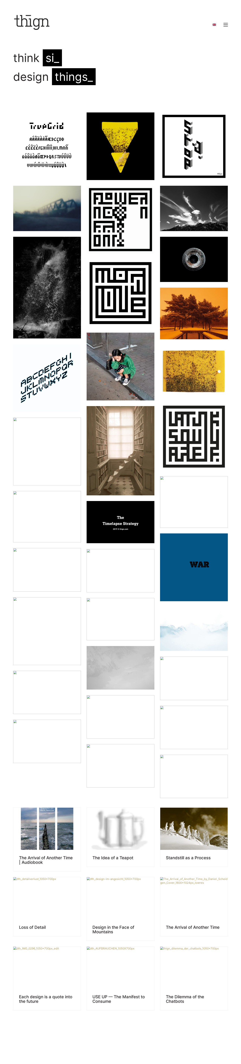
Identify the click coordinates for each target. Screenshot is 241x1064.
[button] (225, 24)
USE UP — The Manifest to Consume (118, 999)
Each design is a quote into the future (45, 999)
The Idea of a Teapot (112, 857)
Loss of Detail (32, 927)
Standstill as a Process (188, 857)
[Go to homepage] (32, 24)
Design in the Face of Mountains (113, 929)
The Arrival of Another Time (193, 927)
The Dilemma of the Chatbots (185, 999)
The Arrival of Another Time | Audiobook (46, 860)
